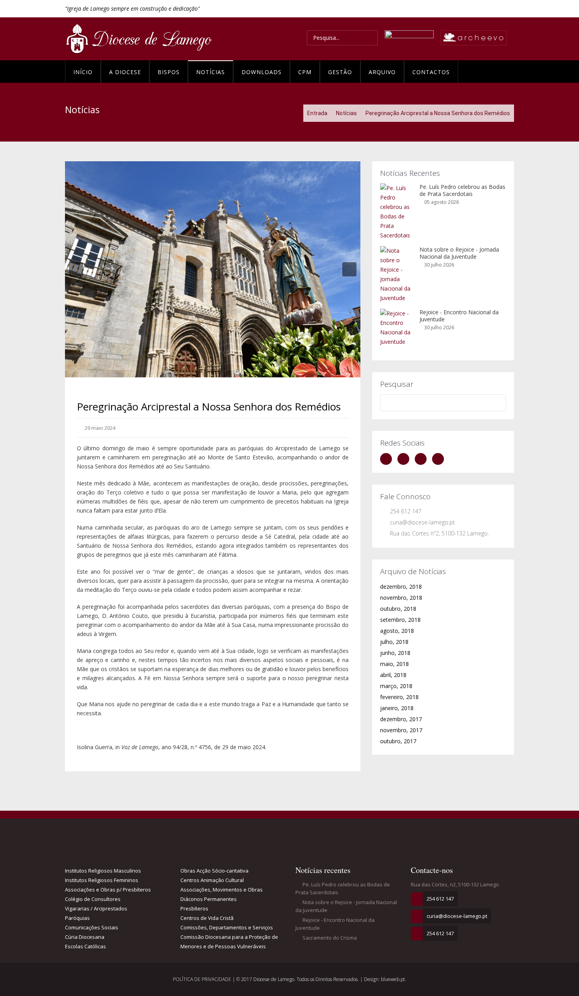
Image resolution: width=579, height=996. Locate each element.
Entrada (317, 113)
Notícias (210, 72)
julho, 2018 (394, 641)
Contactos (431, 72)
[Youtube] (423, 459)
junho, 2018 (395, 653)
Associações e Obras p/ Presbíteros (108, 889)
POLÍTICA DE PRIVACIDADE (202, 979)
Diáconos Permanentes (208, 899)
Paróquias (77, 917)
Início (83, 72)
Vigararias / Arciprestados (96, 908)
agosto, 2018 (397, 630)
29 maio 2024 (99, 427)
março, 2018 (396, 686)
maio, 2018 (394, 664)
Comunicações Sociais (91, 927)
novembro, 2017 (401, 730)
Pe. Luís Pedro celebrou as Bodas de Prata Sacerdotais (462, 190)
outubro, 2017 (398, 741)
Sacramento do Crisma (329, 937)
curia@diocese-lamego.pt (422, 522)
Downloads (261, 72)
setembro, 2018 (400, 619)
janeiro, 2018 (397, 708)
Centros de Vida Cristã (207, 917)
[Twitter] (405, 459)
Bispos (169, 72)
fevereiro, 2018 (399, 697)
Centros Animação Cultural (212, 880)
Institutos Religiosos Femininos (101, 880)
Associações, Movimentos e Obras (221, 889)
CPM (305, 72)
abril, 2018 (393, 675)
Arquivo (382, 72)
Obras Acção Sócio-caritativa (214, 870)
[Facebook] (388, 459)
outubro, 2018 (398, 608)
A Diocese (125, 72)
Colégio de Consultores (93, 899)
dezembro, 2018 (401, 586)
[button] (76, 269)
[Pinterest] (440, 459)
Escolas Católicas (85, 946)
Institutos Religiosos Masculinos (103, 870)
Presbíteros (194, 908)
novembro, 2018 (401, 597)
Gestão (340, 72)
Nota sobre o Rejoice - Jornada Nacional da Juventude (459, 253)
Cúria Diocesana (84, 936)
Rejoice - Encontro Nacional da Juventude (459, 315)
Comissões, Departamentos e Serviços (226, 927)
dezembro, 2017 (401, 719)
